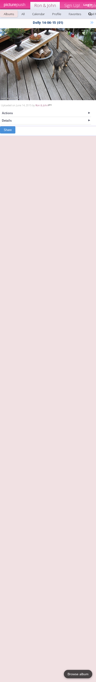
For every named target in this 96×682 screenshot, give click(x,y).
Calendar (38, 14)
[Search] (90, 14)
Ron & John (45, 5)
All (23, 14)
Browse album (78, 674)
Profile (56, 14)
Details (7, 120)
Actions (7, 113)
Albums (9, 14)
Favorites (75, 14)
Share (8, 130)
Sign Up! (72, 5)
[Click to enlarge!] (48, 64)
